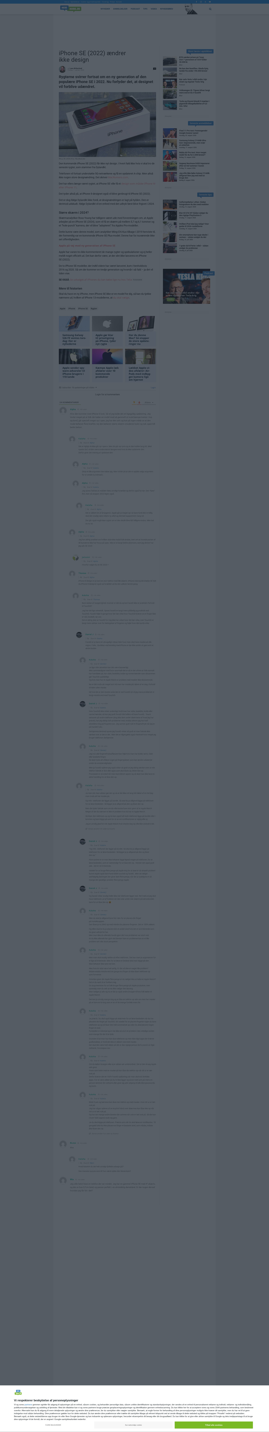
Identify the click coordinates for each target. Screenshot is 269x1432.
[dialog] (134, 1409)
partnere (28, 1405)
